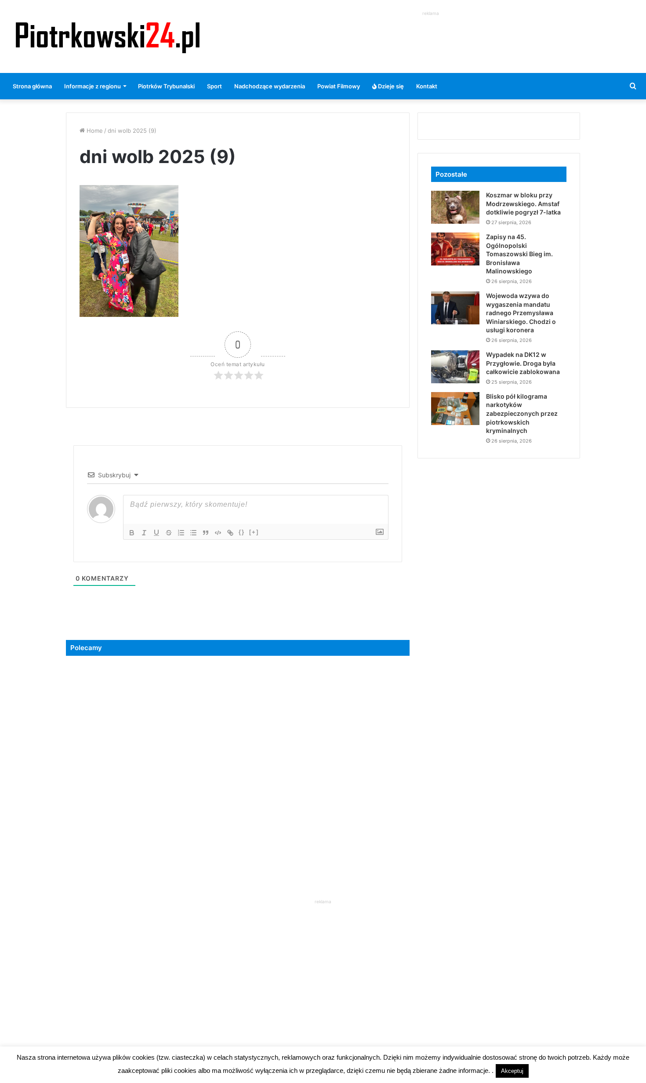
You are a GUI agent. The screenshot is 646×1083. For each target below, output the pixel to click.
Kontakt (426, 86)
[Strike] (169, 532)
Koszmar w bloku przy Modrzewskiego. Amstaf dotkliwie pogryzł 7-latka (523, 203)
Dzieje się (390, 86)
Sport (214, 86)
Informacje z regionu (92, 86)
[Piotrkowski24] (108, 36)
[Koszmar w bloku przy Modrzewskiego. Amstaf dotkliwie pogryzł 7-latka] (455, 207)
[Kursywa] (144, 532)
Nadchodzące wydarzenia (269, 86)
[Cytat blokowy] (206, 532)
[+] (254, 532)
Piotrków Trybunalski (166, 86)
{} (242, 532)
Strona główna (32, 86)
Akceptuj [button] (512, 1071)
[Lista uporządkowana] (181, 532)
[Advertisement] (431, 38)
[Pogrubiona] (132, 532)
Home (94, 130)
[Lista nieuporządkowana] (193, 532)
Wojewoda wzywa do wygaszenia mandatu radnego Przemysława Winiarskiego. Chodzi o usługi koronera (521, 313)
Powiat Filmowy (338, 86)
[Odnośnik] (230, 532)
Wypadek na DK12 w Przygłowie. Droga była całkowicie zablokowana (523, 363)
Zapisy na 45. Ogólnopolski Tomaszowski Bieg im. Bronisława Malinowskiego (519, 254)
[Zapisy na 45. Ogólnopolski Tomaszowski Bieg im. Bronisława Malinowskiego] (455, 249)
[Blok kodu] (218, 532)
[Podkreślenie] (156, 532)
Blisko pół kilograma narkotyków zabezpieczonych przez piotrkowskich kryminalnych (522, 413)
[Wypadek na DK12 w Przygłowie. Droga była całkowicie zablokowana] (455, 366)
